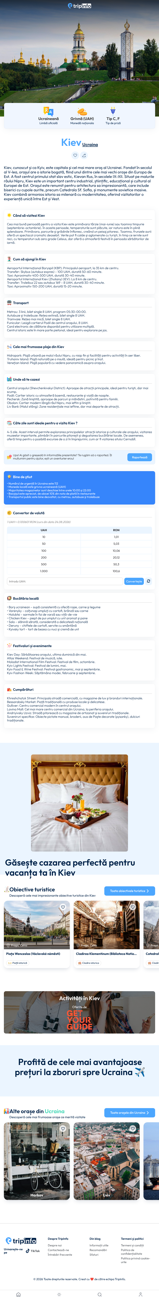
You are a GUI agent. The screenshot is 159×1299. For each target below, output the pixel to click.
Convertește (134, 581)
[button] (59, 1294)
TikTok (35, 1251)
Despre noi (55, 1245)
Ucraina (90, 144)
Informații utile (99, 1245)
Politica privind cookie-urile (135, 1260)
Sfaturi (94, 1254)
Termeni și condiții (132, 1245)
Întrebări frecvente (60, 1254)
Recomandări (98, 1250)
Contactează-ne (58, 1250)
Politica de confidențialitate (131, 1251)
